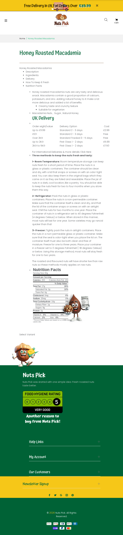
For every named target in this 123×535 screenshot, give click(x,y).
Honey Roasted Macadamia (35, 68)
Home (22, 38)
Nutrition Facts (34, 85)
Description (32, 71)
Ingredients (32, 75)
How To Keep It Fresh (37, 82)
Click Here (85, 152)
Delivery (30, 78)
